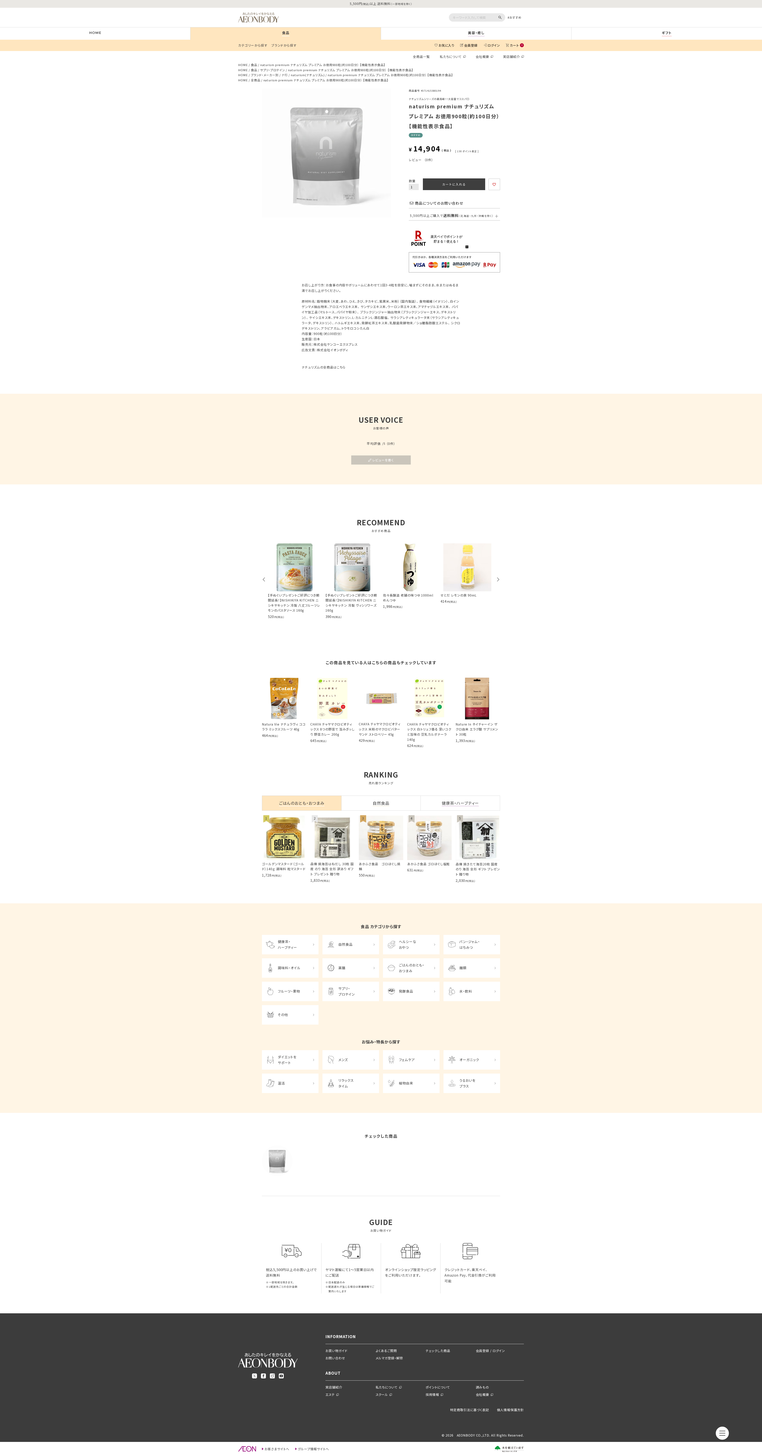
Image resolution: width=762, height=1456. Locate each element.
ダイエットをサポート (287, 1059)
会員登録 (471, 45)
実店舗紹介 (511, 56)
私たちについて (451, 56)
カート (516, 45)
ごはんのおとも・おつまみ (411, 967)
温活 (281, 1083)
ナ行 (285, 75)
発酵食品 (406, 991)
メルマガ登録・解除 (389, 1358)
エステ (330, 1394)
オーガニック (469, 1059)
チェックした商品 (438, 1350)
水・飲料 (465, 991)
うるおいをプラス (467, 1083)
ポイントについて (438, 1387)
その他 (283, 1014)
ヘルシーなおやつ (407, 944)
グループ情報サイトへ (313, 1448)
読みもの (482, 1387)
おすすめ (515, 17)
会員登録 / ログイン (490, 1350)
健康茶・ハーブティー (287, 944)
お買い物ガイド (336, 1350)
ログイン (494, 45)
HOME (243, 65)
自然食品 (345, 944)
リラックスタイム (346, 1083)
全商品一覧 (421, 56)
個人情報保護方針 (510, 1409)
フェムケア (407, 1059)
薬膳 (341, 967)
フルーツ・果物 (289, 991)
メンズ (343, 1059)
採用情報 (432, 1394)
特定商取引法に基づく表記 (469, 1409)
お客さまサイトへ (277, 1448)
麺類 (463, 967)
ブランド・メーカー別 (265, 75)
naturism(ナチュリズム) (308, 75)
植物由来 (406, 1083)
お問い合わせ (335, 1358)
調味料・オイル (289, 967)
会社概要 (482, 56)
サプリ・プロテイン (272, 70)
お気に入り (446, 45)
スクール (382, 1394)
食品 (254, 65)
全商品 (255, 80)
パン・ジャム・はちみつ (469, 944)
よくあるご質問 (386, 1350)
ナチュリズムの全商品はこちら (323, 367)
